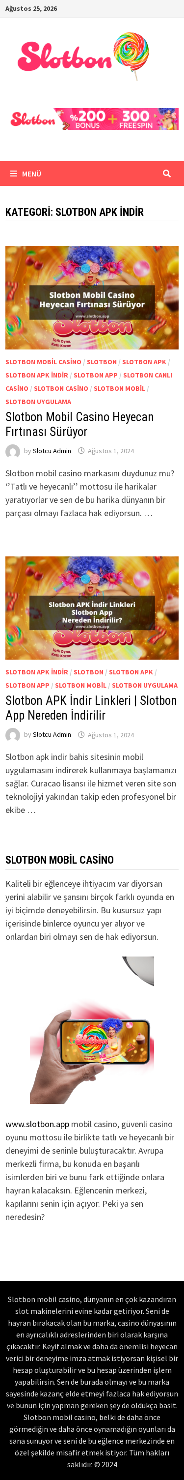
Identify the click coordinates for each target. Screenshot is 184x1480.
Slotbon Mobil (119, 388)
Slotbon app (96, 375)
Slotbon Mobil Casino (43, 361)
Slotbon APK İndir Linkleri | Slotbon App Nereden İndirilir (91, 708)
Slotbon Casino (61, 388)
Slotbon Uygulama (38, 401)
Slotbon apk (144, 361)
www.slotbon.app (37, 1124)
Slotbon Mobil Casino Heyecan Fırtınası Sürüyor (79, 424)
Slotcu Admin (52, 450)
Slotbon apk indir (36, 375)
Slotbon (102, 361)
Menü (31, 173)
